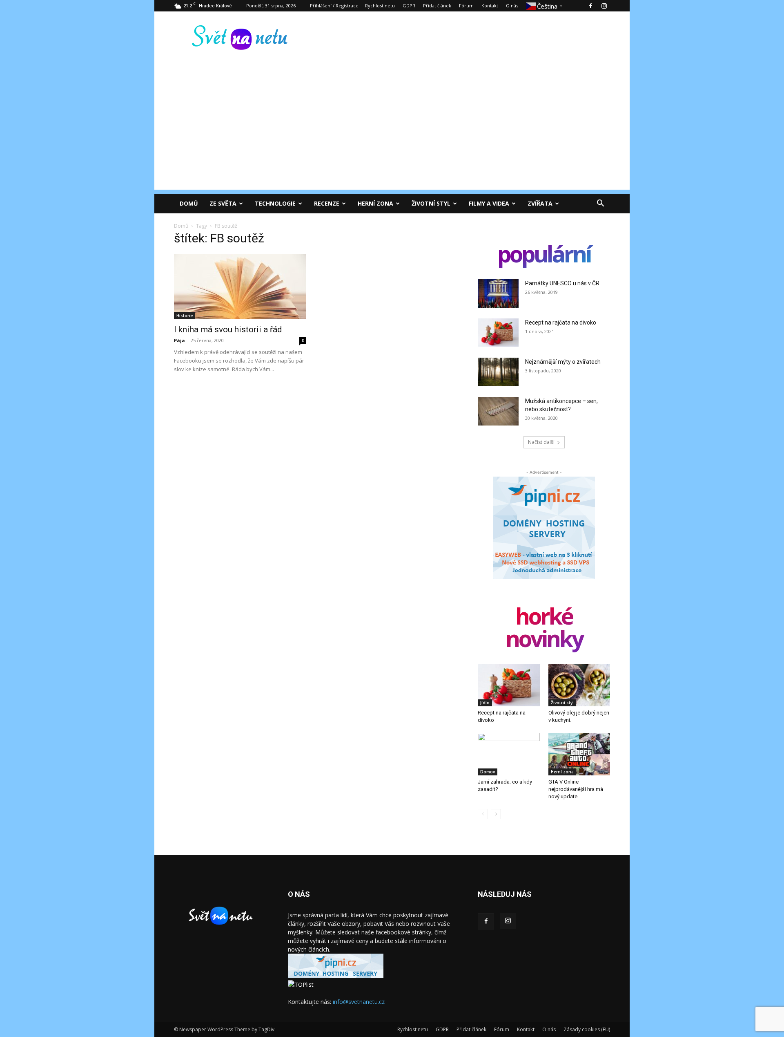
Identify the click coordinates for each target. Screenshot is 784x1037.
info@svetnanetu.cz (359, 1002)
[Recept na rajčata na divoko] (498, 332)
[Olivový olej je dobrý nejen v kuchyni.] (579, 685)
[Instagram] (604, 5)
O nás (512, 5)
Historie (184, 315)
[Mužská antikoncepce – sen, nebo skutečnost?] (498, 411)
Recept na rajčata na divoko (560, 322)
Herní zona (375, 203)
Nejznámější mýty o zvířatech (563, 361)
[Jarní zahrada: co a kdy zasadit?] (509, 754)
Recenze (326, 203)
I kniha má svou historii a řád (228, 329)
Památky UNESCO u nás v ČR (562, 283)
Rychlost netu (380, 5)
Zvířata (540, 203)
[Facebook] (590, 5)
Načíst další (541, 442)
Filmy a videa (489, 203)
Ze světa (222, 203)
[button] (600, 204)
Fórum (466, 5)
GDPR (409, 5)
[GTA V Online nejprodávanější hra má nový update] (579, 754)
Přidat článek (437, 5)
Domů (189, 203)
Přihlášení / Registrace (334, 5)
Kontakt (489, 5)
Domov (487, 772)
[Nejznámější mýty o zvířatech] (498, 372)
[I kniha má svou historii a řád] (240, 286)
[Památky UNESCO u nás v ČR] (498, 293)
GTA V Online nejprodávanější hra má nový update (575, 789)
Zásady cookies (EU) (587, 1029)
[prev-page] (483, 814)
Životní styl (431, 203)
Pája (179, 340)
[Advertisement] (392, 132)
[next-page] (496, 814)
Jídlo (485, 703)
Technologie (275, 203)
